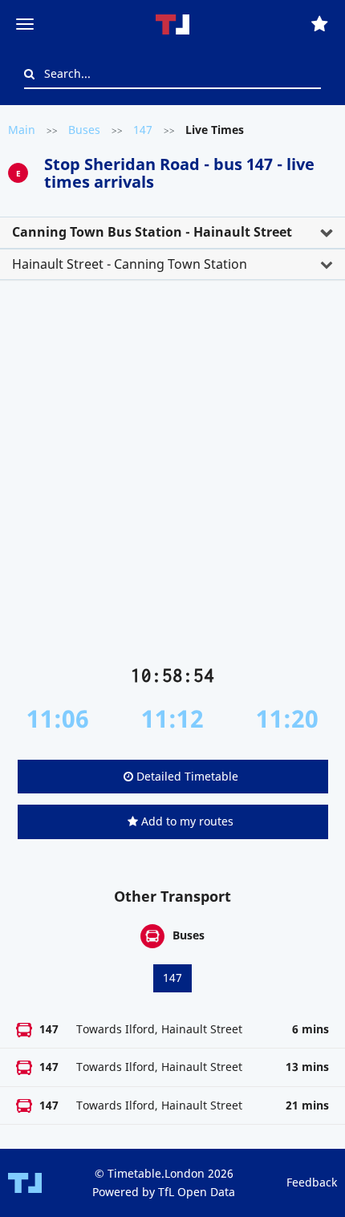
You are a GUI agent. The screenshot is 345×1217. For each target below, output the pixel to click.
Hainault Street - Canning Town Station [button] (129, 264)
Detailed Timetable (185, 776)
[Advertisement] (172, 478)
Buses (84, 129)
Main (21, 129)
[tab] (172, 232)
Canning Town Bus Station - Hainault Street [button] (152, 232)
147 (142, 129)
